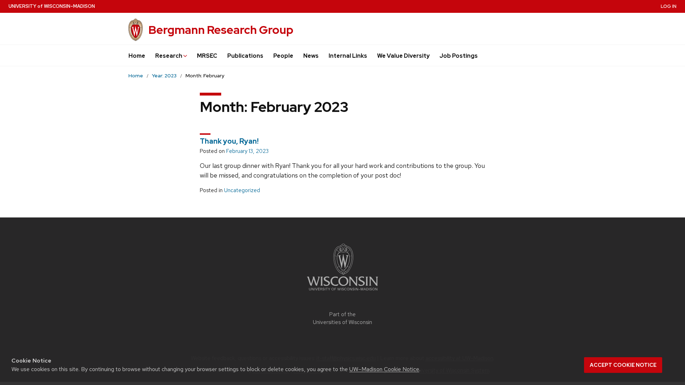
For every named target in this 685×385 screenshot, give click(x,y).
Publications (245, 56)
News (311, 56)
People (283, 56)
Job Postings (459, 56)
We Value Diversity (403, 56)
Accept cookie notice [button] (623, 365)
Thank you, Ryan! (229, 141)
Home (136, 56)
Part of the (342, 318)
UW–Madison (52, 6)
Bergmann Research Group (220, 29)
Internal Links (348, 56)
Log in (668, 6)
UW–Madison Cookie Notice (384, 369)
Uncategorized (242, 190)
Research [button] (169, 56)
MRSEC (207, 56)
